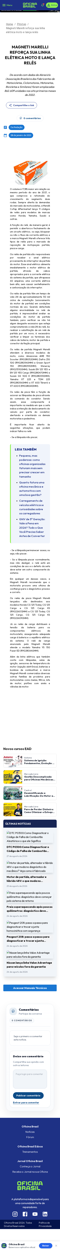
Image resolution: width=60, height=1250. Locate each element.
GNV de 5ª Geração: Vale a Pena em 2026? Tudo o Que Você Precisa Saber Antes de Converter (32, 527)
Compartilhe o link (23, 105)
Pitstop (21, 24)
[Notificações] (42, 5)
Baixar (45, 1245)
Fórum (30, 1137)
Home (9, 24)
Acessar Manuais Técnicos (30, 988)
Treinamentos (30, 1151)
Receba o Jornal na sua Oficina (30, 1171)
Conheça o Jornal (30, 1166)
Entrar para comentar (26, 1102)
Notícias (30, 1131)
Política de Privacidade (45, 1224)
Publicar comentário (28, 1095)
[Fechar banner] (56, 1245)
